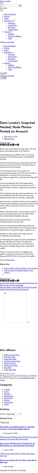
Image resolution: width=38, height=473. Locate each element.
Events (6, 392)
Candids (7, 389)
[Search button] (20, 5)
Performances (8, 396)
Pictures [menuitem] (7, 16)
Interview (7, 394)
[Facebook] (1, 145)
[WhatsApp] (18, 145)
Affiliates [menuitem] (11, 34)
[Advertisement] (19, 99)
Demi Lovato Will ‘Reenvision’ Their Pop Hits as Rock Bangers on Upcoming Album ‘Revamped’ (17, 444)
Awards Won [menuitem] (12, 25)
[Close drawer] (1, 10)
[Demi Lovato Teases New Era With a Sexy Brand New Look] (19, 456)
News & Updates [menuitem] (10, 14)
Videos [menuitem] (6, 18)
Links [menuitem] (10, 38)
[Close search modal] (1, 3)
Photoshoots (8, 398)
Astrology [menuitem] (11, 23)
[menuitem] (13, 21)
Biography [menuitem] (11, 27)
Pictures (7, 400)
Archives (3, 414)
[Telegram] (16, 145)
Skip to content (5, 1)
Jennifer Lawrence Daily (12, 361)
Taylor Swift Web (10, 370)
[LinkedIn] (8, 145)
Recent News (9, 139)
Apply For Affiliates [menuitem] (14, 36)
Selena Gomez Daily (11, 365)
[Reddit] (11, 145)
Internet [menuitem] (6, 32)
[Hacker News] (13, 145)
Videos (6, 404)
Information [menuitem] (8, 21)
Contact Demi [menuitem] (13, 29)
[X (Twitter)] (3, 145)
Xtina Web (7, 368)
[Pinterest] (6, 145)
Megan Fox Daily (10, 363)
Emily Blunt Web (9, 357)
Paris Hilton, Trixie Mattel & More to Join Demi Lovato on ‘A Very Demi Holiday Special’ (17, 428)
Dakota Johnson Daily (11, 355)
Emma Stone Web (10, 359)
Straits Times (10, 260)
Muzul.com (6, 376)
